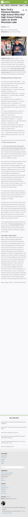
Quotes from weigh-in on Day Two (9, 432)
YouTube (3, 491)
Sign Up (3, 480)
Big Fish (7, 5)
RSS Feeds (4, 493)
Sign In (2, 478)
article (8, 27)
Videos (21, 5)
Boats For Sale (14, 5)
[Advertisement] (14, 353)
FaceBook (3, 486)
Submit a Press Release (7, 473)
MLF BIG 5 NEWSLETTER (7, 446)
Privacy (3, 461)
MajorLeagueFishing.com (17, 224)
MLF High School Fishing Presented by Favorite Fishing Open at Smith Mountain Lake (13, 70)
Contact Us (4, 457)
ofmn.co (9, 496)
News (2, 5)
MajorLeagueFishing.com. (9, 142)
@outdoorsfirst (5, 487)
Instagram (3, 489)
